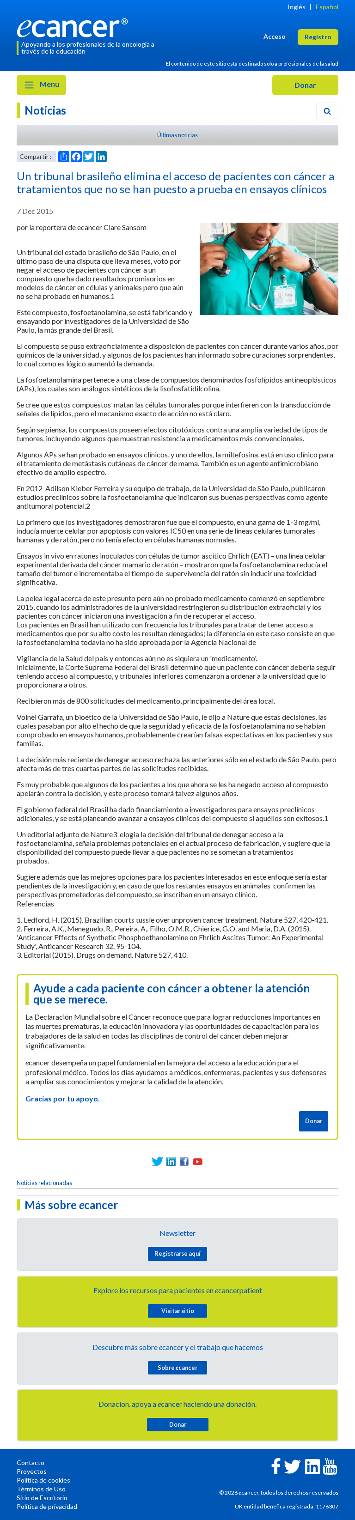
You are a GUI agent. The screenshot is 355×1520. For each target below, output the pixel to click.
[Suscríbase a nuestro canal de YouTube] (197, 1161)
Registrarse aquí (177, 1253)
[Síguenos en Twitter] (157, 1161)
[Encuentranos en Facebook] (184, 1161)
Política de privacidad (47, 1506)
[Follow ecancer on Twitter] (292, 1466)
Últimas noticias (177, 135)
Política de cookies (43, 1480)
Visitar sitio (177, 1310)
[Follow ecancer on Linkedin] (312, 1466)
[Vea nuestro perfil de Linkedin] (171, 1161)
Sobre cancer (177, 1367)
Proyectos (32, 1471)
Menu (48, 83)
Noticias (45, 110)
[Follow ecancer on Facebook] (276, 1465)
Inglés (297, 7)
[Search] (327, 111)
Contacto (30, 1462)
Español (327, 7)
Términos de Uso (41, 1489)
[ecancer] (75, 26)
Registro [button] (318, 37)
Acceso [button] (274, 36)
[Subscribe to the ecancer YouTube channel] (330, 1466)
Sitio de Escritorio (42, 1498)
